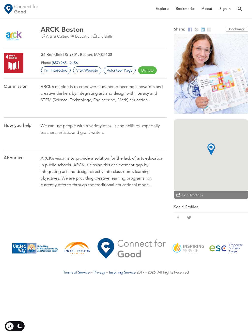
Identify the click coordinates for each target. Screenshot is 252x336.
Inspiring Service (122, 272)
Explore (162, 8)
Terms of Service (76, 272)
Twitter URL (189, 218)
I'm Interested (55, 70)
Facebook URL (178, 218)
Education (83, 36)
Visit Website (87, 70)
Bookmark (237, 29)
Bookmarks (185, 8)
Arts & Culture (57, 36)
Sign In (225, 8)
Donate (147, 70)
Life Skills (104, 36)
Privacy (99, 272)
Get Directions (192, 195)
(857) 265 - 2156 (65, 63)
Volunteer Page (119, 70)
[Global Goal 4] (13, 63)
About (207, 8)
